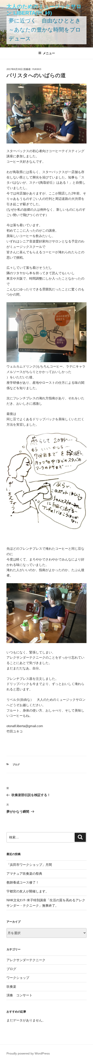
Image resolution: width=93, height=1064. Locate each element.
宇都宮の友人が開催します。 (27, 891)
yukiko (36, 69)
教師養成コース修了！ (22, 882)
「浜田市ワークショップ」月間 (29, 864)
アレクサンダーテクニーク (25, 960)
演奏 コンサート (19, 995)
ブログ (16, 764)
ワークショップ (17, 978)
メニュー (49, 53)
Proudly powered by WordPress (28, 1053)
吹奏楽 (11, 986)
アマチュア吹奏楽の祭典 (24, 873)
